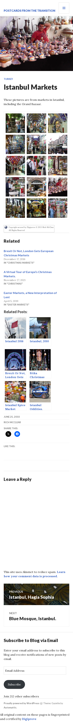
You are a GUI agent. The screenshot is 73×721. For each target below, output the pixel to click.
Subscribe (14, 684)
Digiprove (29, 719)
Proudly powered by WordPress (21, 703)
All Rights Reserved (17, 230)
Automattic (10, 707)
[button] (15, 123)
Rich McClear (12, 422)
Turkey (8, 79)
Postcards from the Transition (29, 10)
